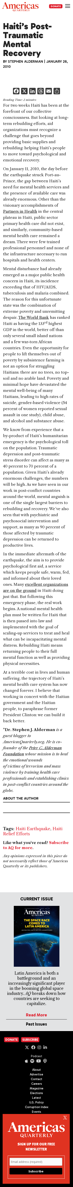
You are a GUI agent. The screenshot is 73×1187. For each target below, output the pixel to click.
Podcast (36, 1056)
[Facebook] (16, 91)
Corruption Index (36, 1107)
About (36, 1070)
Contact (36, 1079)
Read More (36, 1014)
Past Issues (36, 1024)
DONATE (56, 6)
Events (36, 1112)
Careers (36, 1084)
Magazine (36, 1088)
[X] (24, 91)
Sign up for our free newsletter (36, 1146)
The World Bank (33, 317)
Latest (36, 1098)
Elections (36, 1093)
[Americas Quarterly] (20, 6)
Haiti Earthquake (33, 828)
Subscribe (30, 1040)
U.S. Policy (36, 1102)
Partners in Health (20, 211)
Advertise (36, 1074)
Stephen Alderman (25, 61)
